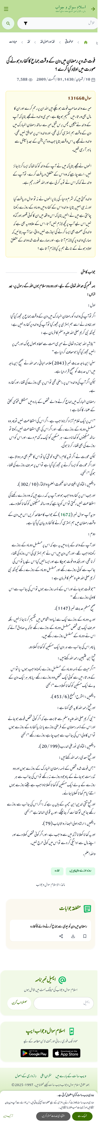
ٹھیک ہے (82, 1116)
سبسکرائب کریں (19, 1003)
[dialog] (48, 1107)
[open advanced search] (25, 23)
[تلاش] (8, 23)
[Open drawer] (6, 9)
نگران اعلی (46, 1076)
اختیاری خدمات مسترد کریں (53, 1116)
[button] (84, 936)
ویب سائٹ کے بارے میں (70, 1076)
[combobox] (62, 23)
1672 (65, 515)
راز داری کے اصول (26, 1076)
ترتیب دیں (8, 1116)
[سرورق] (85, 42)
